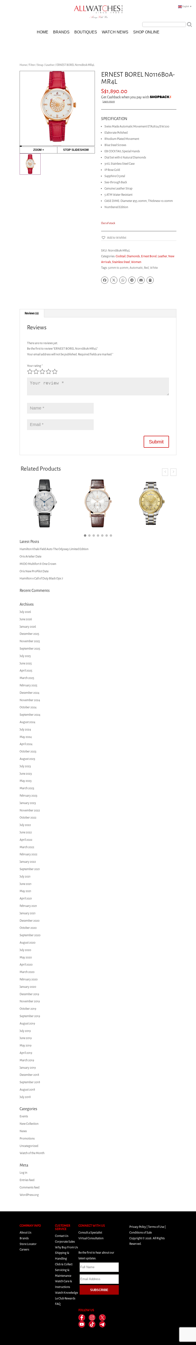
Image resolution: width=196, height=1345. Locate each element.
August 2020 (27, 942)
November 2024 (30, 700)
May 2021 (25, 891)
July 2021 (25, 876)
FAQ (57, 1304)
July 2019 (25, 1031)
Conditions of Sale (140, 1232)
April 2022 (26, 840)
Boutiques (85, 32)
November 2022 (30, 810)
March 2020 (27, 972)
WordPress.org (29, 1195)
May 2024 (26, 737)
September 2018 (30, 1082)
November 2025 (30, 641)
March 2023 (27, 788)
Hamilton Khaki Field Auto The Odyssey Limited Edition (54, 549)
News (23, 1131)
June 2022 (26, 832)
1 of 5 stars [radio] (30, 371)
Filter (32, 65)
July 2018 (25, 1097)
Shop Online (146, 32)
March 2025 (27, 678)
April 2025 (26, 670)
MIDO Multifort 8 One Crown (38, 564)
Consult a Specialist (90, 1232)
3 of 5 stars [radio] (42, 371)
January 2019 (28, 1068)
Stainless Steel (121, 262)
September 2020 (30, 935)
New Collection (29, 1124)
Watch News (115, 32)
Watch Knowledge (66, 1293)
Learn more (109, 101)
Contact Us (61, 1236)
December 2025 (29, 634)
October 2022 (28, 817)
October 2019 (28, 1009)
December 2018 (29, 1075)
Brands (61, 32)
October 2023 (28, 751)
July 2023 (25, 766)
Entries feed (27, 1180)
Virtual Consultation (90, 1238)
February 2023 (28, 795)
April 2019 (26, 1053)
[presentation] (165, 472)
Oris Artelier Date (30, 556)
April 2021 (26, 898)
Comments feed (29, 1187)
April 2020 (26, 964)
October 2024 (28, 707)
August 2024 (27, 722)
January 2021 (28, 913)
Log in (23, 1173)
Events (24, 1116)
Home (42, 32)
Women (136, 262)
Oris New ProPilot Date (34, 571)
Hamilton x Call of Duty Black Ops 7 (41, 578)
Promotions (27, 1138)
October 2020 (28, 928)
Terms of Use (156, 1227)
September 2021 (30, 869)
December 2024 (29, 693)
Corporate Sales (65, 1242)
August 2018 (27, 1090)
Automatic (136, 268)
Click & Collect (63, 1264)
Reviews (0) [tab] (32, 313)
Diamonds (133, 256)
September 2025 (30, 648)
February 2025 (28, 685)
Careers (24, 1249)
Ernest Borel (149, 256)
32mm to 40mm (118, 268)
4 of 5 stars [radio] (48, 371)
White (154, 268)
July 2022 (25, 825)
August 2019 (27, 1023)
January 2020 (28, 987)
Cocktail (120, 256)
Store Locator (28, 1244)
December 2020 (29, 921)
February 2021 (28, 906)
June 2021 (26, 884)
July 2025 (25, 656)
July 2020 (25, 950)
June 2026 (26, 619)
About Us (25, 1232)
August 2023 (27, 759)
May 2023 (26, 781)
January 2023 (28, 803)
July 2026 (25, 612)
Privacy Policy (137, 1227)
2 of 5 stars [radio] (36, 371)
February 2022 (28, 854)
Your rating (35, 366)
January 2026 (28, 627)
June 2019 (26, 1038)
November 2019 (30, 1001)
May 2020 (26, 957)
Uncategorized (29, 1146)
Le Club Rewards (65, 1298)
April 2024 (26, 744)
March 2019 (27, 1060)
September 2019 (30, 1016)
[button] (113, 238)
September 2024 (30, 715)
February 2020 (29, 979)
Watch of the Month (32, 1153)
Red (146, 268)
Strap (40, 65)
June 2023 (26, 774)
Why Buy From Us (66, 1247)
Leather (49, 65)
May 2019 (26, 1045)
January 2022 (28, 862)
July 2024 (25, 729)
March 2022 (27, 847)
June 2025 (26, 663)
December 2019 (29, 994)
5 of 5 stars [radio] (55, 371)
